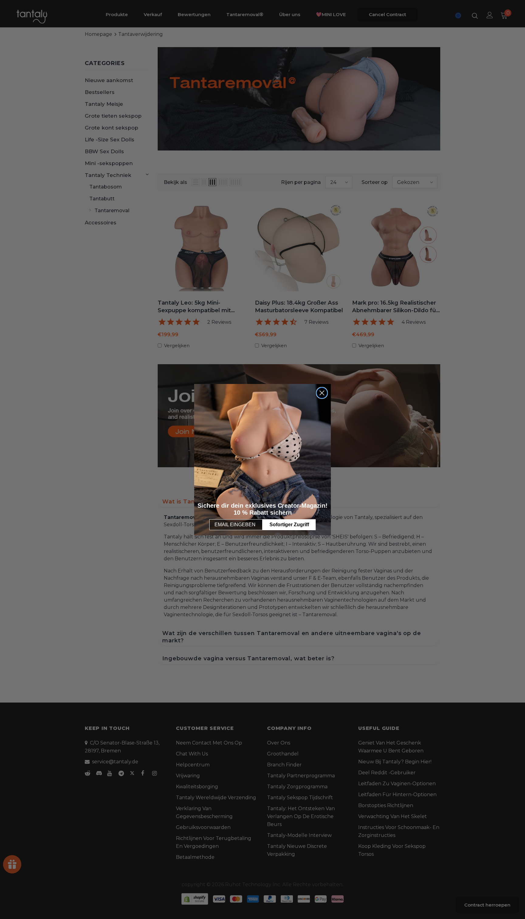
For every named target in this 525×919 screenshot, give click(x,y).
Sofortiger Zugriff (289, 524)
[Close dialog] (322, 393)
